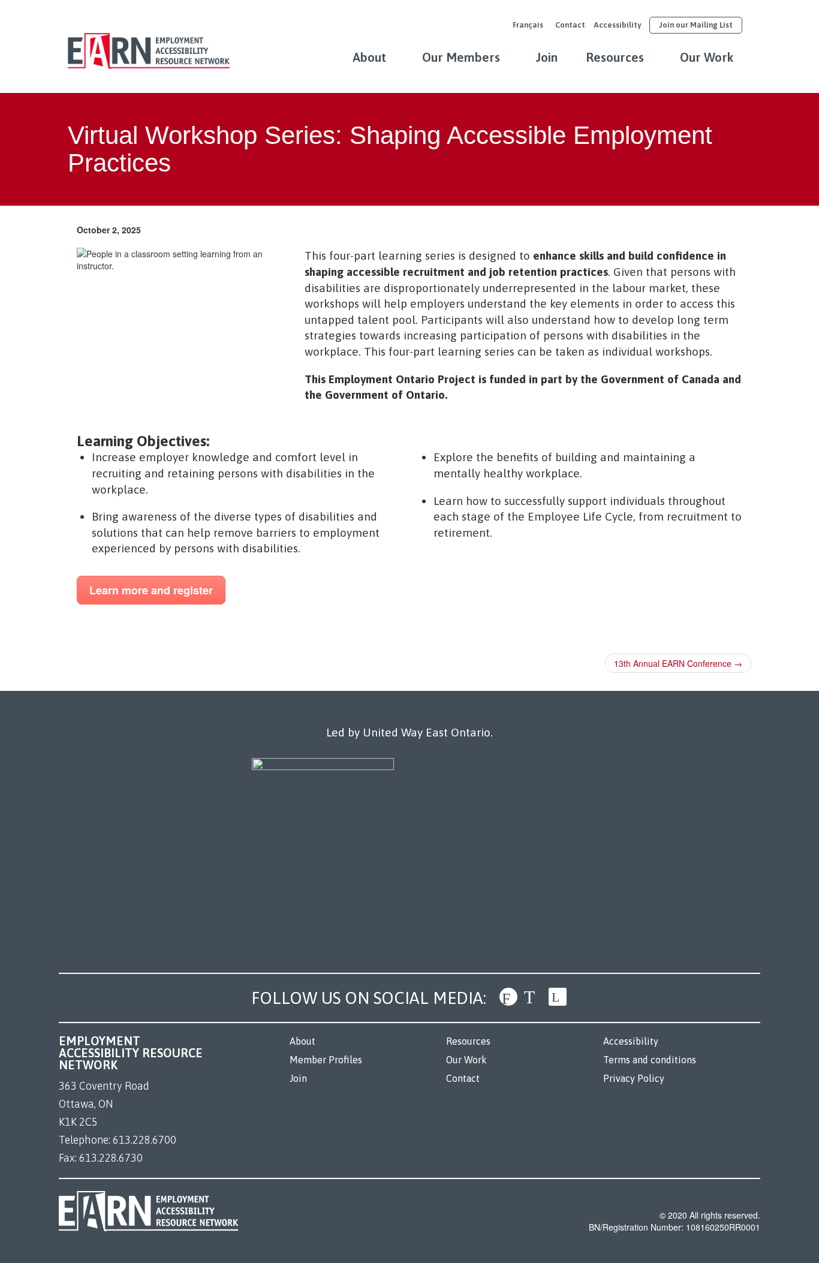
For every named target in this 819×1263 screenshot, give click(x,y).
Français (528, 24)
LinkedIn (558, 997)
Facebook (508, 997)
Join (547, 57)
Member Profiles (326, 1059)
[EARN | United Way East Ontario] (149, 45)
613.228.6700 (144, 1139)
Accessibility (617, 24)
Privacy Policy (633, 1078)
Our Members (461, 57)
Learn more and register (151, 590)
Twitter (533, 997)
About (369, 57)
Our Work (707, 57)
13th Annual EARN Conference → (678, 663)
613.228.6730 (111, 1157)
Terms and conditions (649, 1059)
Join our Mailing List (696, 24)
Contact (570, 24)
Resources (615, 57)
